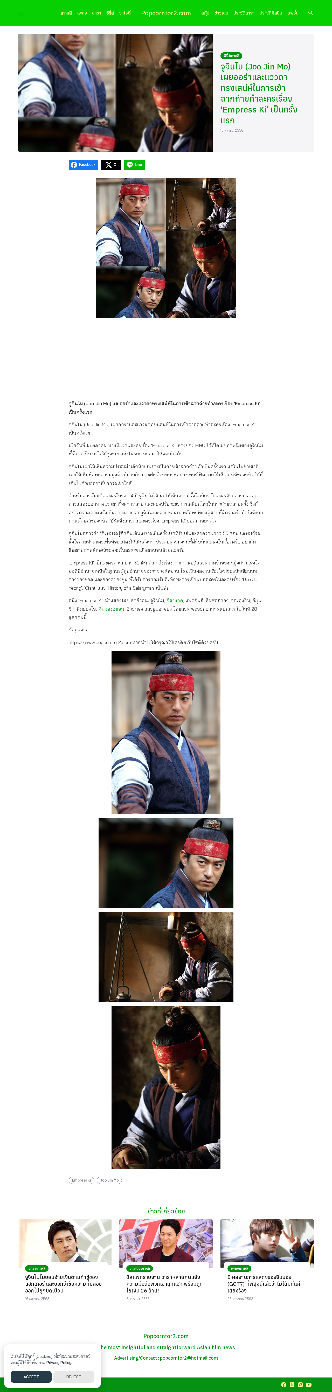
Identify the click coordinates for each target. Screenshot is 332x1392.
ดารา (96, 13)
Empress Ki (81, 1180)
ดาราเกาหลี (37, 1268)
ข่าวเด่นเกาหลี (140, 1268)
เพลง (82, 13)
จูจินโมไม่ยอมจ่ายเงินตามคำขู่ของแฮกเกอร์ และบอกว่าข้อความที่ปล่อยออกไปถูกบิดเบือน (63, 1284)
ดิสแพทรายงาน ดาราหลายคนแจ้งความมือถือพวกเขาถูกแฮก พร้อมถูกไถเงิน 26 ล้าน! (164, 1284)
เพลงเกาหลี (239, 1268)
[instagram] (300, 1385)
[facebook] (284, 1385)
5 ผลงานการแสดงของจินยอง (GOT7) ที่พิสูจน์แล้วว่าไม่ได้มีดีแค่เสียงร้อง (263, 1284)
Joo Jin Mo (109, 1180)
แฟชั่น (293, 13)
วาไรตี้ (125, 13)
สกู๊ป (205, 13)
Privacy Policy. (59, 1362)
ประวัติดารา (243, 13)
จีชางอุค (175, 600)
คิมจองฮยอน (111, 609)
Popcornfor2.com (166, 13)
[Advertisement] (166, 358)
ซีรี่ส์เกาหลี (231, 55)
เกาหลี (66, 13)
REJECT (73, 1376)
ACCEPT (31, 1376)
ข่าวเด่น (221, 13)
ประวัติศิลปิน (271, 13)
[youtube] (309, 1385)
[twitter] (292, 1385)
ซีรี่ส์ (110, 13)
